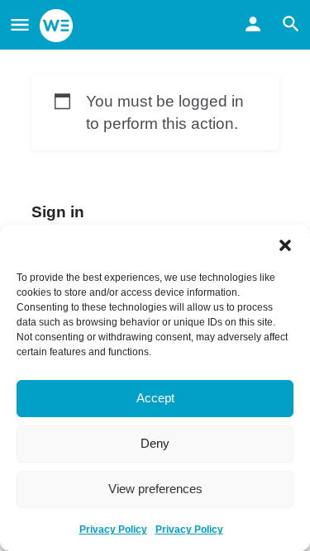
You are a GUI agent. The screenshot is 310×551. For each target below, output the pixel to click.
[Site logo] (58, 25)
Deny (155, 443)
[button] (285, 245)
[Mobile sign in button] (253, 24)
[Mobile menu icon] (19, 25)
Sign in (57, 212)
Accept (155, 398)
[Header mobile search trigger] (291, 24)
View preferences (155, 489)
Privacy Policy (113, 529)
